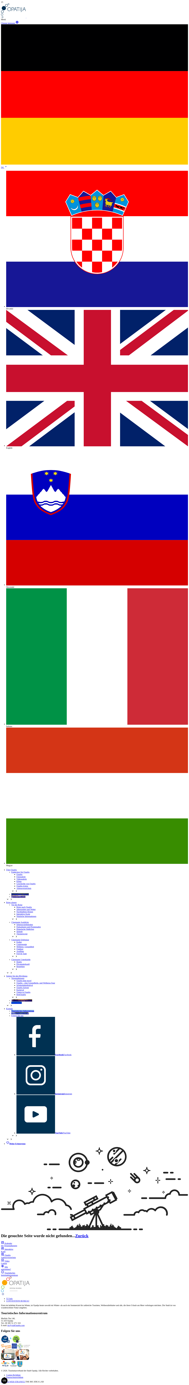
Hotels (19, 962)
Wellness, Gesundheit (25, 947)
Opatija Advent (22, 988)
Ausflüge (20, 951)
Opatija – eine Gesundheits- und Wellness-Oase (35, 983)
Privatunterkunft (23, 964)
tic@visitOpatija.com (16, 1325)
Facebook (63, 1055)
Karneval (20, 990)
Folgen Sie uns (17, 1016)
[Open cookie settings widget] (4, 1381)
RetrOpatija (21, 994)
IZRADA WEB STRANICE (13, 1382)
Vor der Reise (16, 905)
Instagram (63, 1094)
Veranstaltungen (17, 978)
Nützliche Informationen (26, 916)
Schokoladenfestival (24, 985)
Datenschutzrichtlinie (14, 1377)
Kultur (19, 942)
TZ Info (9, 1299)
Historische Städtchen (25, 929)
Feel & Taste (21, 954)
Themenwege (22, 934)
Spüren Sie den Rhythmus (16, 976)
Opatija (19, 874)
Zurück (81, 1235)
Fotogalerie (21, 877)
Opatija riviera (22, 886)
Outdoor (19, 949)
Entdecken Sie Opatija (20, 872)
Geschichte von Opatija (25, 884)
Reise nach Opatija (24, 907)
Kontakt (9, 1009)
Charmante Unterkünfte (20, 959)
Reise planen (11, 902)
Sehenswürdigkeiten (24, 925)
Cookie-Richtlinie (13, 1375)
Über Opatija (11, 870)
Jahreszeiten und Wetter (26, 909)
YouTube (62, 1133)
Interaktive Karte (23, 914)
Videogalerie (21, 879)
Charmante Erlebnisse (20, 940)
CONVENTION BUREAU (17, 1301)
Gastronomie (21, 944)
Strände (19, 931)
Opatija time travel (23, 981)
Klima (18, 881)
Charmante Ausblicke (20, 922)
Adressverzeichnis (23, 888)
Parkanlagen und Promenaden (28, 927)
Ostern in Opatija (23, 992)
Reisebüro (20, 966)
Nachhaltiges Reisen (24, 912)
